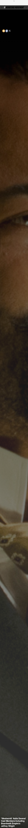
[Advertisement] (14, 3)
